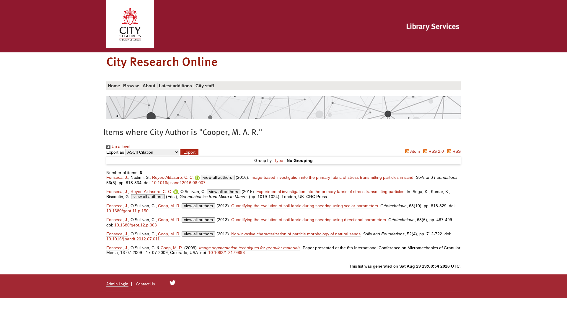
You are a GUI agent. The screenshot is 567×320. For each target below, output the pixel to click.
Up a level (120, 146)
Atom (414, 151)
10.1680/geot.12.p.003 (135, 225)
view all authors (217, 177)
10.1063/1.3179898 (226, 252)
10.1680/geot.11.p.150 (127, 210)
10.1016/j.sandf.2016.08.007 (179, 182)
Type (278, 160)
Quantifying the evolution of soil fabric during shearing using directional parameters (308, 219)
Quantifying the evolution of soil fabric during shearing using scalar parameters (304, 205)
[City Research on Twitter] (172, 283)
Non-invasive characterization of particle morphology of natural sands (296, 233)
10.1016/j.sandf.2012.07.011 (133, 239)
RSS (456, 151)
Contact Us (145, 284)
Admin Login (117, 284)
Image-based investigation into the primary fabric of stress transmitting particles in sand (331, 177)
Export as (115, 152)
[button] (189, 152)
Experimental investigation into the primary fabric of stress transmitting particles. (330, 191)
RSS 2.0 (435, 151)
